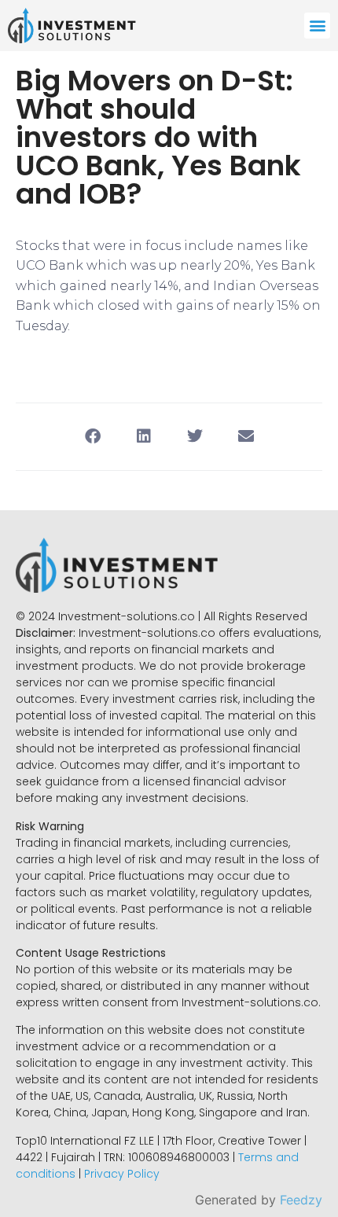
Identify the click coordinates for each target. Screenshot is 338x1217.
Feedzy (301, 1200)
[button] (317, 26)
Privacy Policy (122, 1174)
